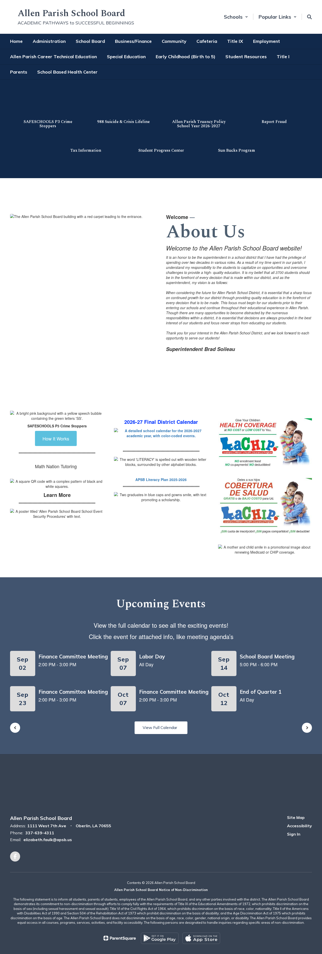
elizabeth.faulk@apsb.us (47, 839)
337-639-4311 (39, 832)
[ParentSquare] (119, 938)
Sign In (293, 834)
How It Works (56, 438)
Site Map (296, 817)
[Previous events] (15, 728)
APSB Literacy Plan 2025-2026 (161, 479)
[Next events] (307, 728)
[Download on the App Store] (201, 938)
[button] (236, 17)
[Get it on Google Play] (160, 938)
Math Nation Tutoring (56, 466)
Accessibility (299, 825)
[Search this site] (309, 16)
